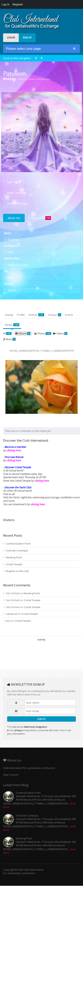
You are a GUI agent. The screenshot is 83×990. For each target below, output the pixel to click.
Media (11, 324)
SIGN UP (27, 37)
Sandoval (11, 614)
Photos (44, 333)
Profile (21, 315)
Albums (24, 333)
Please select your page (23, 48)
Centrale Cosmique (17, 550)
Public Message (16, 193)
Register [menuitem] (18, 4)
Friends (36, 315)
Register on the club (17, 571)
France (12, 290)
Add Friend (13, 182)
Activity (9, 315)
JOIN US (41, 718)
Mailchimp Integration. (35, 726)
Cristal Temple (14, 564)
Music (10, 339)
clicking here (37, 504)
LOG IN (11, 37)
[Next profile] (41, 58)
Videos (61, 333)
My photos (40, 218)
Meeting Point (14, 557)
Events (69, 315)
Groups (54, 315)
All (7, 333)
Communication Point (18, 543)
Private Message (17, 203)
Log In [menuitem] (5, 4)
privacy (18, 730)
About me (14, 218)
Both (10, 252)
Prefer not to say (18, 265)
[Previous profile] (36, 58)
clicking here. (14, 450)
